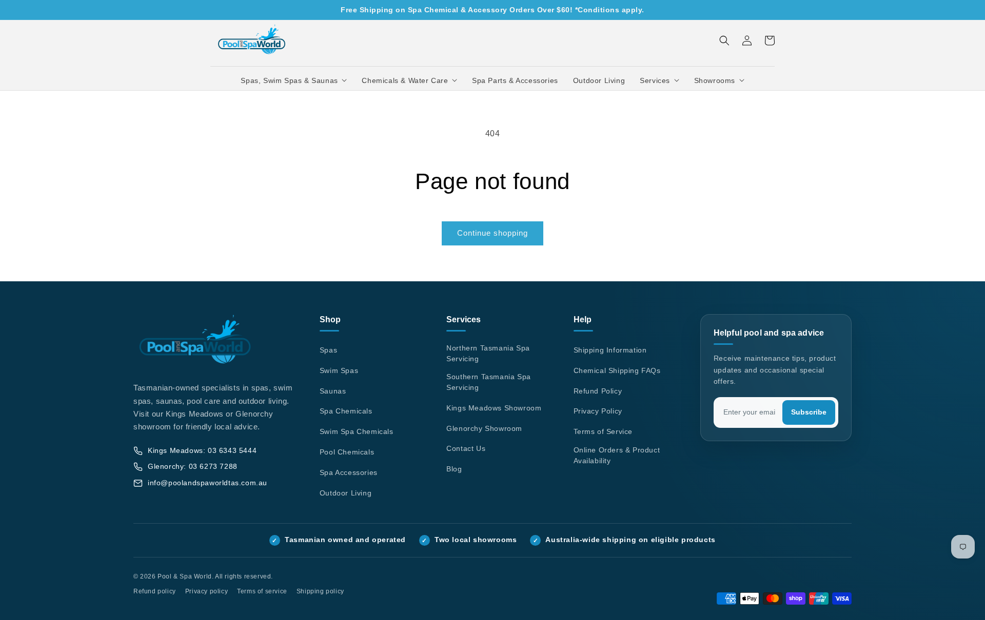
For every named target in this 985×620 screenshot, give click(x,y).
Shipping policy (320, 591)
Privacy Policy (598, 411)
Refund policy (154, 591)
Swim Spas (339, 370)
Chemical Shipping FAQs (617, 370)
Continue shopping (492, 233)
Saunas (333, 391)
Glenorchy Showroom (484, 428)
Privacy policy (206, 591)
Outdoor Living (345, 493)
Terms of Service (603, 431)
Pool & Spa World (184, 576)
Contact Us (465, 448)
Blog (454, 469)
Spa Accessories (349, 472)
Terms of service (262, 591)
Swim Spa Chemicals (356, 431)
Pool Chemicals (347, 452)
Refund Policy (598, 391)
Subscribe (808, 412)
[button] (293, 80)
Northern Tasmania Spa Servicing (488, 353)
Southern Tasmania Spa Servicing (488, 382)
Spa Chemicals (346, 411)
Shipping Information (610, 350)
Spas (328, 350)
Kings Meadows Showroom (493, 408)
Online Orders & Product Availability (617, 455)
